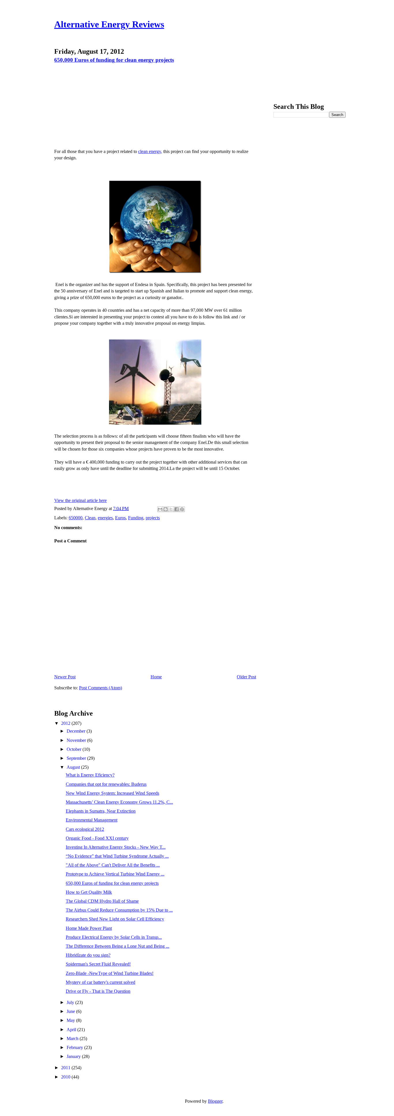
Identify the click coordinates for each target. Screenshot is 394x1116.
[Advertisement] (103, 105)
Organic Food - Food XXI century (97, 838)
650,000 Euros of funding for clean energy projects (114, 60)
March (73, 1038)
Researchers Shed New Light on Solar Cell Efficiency (115, 919)
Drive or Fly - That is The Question (98, 991)
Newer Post (65, 676)
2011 (66, 1067)
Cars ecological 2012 (85, 829)
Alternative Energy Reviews (109, 24)
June (71, 1011)
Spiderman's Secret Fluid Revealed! (98, 964)
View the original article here (80, 500)
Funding (135, 517)
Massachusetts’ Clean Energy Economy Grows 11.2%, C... (119, 802)
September (77, 758)
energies (105, 517)
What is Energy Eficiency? (90, 774)
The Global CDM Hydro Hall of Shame (102, 901)
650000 (75, 517)
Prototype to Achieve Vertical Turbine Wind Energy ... (115, 873)
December (77, 731)
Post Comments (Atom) (100, 687)
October (74, 749)
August (74, 767)
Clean (90, 517)
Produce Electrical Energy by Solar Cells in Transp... (114, 937)
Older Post (246, 676)
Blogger (215, 1101)
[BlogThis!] (165, 509)
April (72, 1029)
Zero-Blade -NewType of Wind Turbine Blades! (109, 973)
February (75, 1047)
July (71, 1002)
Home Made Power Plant (89, 928)
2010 (66, 1076)
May (71, 1020)
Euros (120, 517)
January (74, 1056)
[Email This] (160, 509)
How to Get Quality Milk (89, 892)
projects (153, 517)
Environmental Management (91, 820)
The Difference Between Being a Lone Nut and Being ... (117, 946)
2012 (66, 723)
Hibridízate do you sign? (88, 955)
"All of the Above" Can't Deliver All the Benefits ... (113, 865)
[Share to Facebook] (176, 509)
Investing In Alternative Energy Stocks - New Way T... (116, 847)
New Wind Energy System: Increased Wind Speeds (112, 793)
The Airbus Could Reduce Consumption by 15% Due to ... (119, 910)
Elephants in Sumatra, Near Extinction (101, 811)
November (77, 740)
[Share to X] (171, 509)
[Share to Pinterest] (182, 509)
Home (156, 676)
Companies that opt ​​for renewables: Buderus (106, 784)
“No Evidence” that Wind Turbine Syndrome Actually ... (117, 856)
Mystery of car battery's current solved (100, 982)
